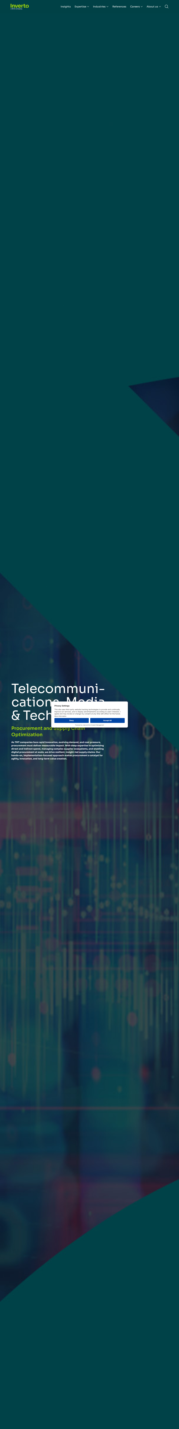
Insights (66, 6)
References (119, 6)
